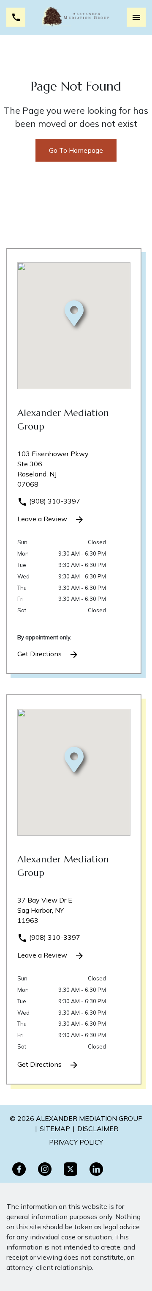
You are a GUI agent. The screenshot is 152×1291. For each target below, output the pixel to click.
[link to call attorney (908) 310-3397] (15, 17)
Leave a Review (43, 519)
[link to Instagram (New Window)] (45, 1169)
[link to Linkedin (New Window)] (96, 1169)
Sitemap (55, 1128)
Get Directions (40, 654)
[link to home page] (76, 17)
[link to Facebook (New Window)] (19, 1169)
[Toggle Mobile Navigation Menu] (136, 17)
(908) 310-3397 (53, 501)
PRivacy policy (76, 1142)
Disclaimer (97, 1128)
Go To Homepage (76, 150)
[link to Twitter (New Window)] (70, 1169)
